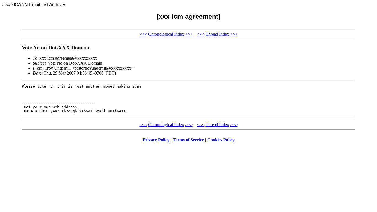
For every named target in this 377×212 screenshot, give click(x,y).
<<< (143, 34)
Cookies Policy (221, 139)
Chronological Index (166, 34)
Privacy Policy (156, 139)
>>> (189, 34)
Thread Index (217, 34)
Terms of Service (188, 139)
